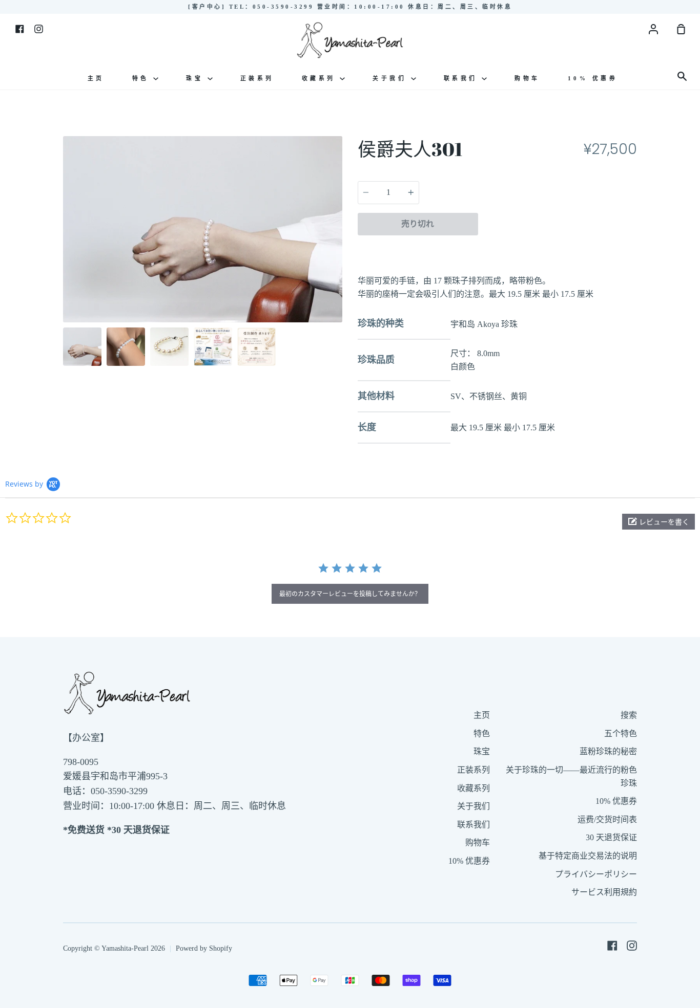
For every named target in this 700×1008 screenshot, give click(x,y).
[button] (658, 522)
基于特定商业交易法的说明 (588, 855)
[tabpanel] (202, 229)
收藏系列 (321, 78)
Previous (66, 259)
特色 (143, 78)
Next (339, 259)
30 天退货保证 (611, 837)
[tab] (82, 346)
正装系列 (257, 78)
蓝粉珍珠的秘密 (608, 751)
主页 (96, 78)
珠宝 (197, 78)
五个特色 (620, 733)
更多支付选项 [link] (557, 248)
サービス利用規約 (604, 892)
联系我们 (463, 78)
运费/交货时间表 (607, 819)
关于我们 (392, 78)
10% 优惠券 (593, 78)
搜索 (629, 715)
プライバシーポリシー (596, 874)
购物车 (527, 78)
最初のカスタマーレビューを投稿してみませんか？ (350, 593)
